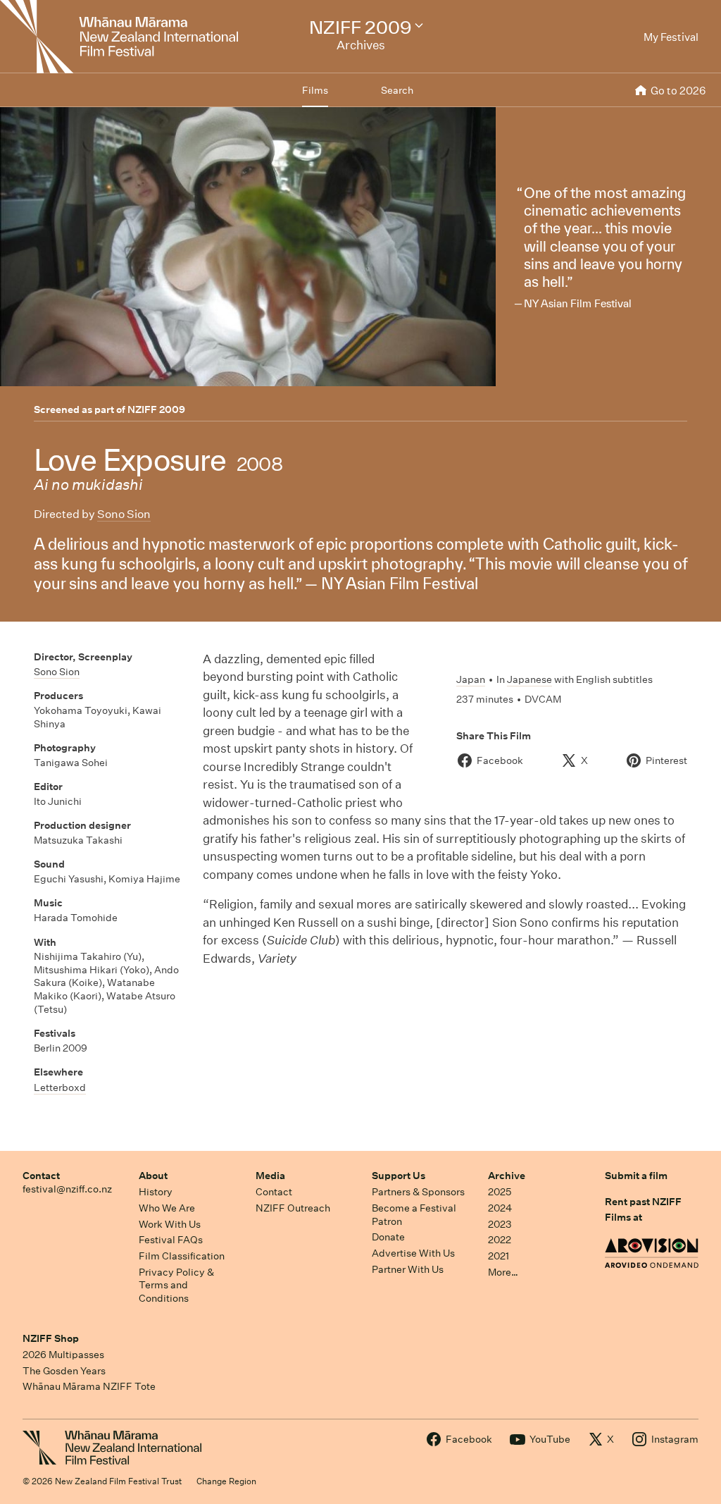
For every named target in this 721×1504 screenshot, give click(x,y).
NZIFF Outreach (293, 1208)
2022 (499, 1239)
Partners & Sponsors (418, 1191)
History (156, 1191)
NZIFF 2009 (156, 409)
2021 (498, 1256)
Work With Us (170, 1224)
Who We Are (167, 1208)
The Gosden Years (64, 1370)
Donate (388, 1237)
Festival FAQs (171, 1239)
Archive (506, 1175)
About (153, 1175)
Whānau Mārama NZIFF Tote (89, 1386)
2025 (499, 1191)
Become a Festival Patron (414, 1215)
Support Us (398, 1175)
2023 (500, 1224)
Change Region (226, 1481)
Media (270, 1175)
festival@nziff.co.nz (67, 1189)
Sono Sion (124, 514)
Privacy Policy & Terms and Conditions (176, 1285)
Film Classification (182, 1256)
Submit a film (636, 1175)
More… (503, 1272)
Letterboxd (60, 1087)
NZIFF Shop (51, 1338)
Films (315, 90)
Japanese (529, 679)
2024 (500, 1208)
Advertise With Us (413, 1253)
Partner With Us (408, 1269)
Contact (41, 1175)
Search (397, 90)
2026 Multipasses (63, 1354)
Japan (470, 679)
